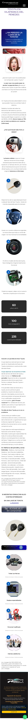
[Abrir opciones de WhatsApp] (25, 717)
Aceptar (14, 711)
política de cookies (12, 708)
